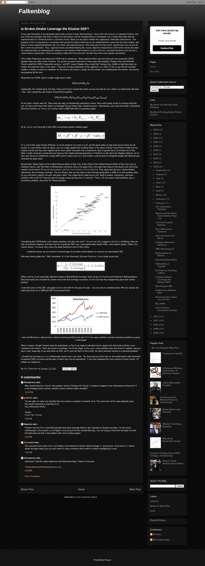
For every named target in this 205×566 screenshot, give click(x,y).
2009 (156, 329)
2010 (156, 324)
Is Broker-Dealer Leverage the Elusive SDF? (163, 279)
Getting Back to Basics (163, 254)
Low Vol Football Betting (164, 223)
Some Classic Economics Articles (166, 308)
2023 (156, 134)
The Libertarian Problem (163, 207)
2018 (156, 150)
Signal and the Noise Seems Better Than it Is (166, 216)
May (158, 186)
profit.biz (28, 398)
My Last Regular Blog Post (165, 348)
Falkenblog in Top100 (162, 265)
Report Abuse (158, 520)
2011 (156, 320)
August (160, 174)
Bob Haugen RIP (163, 286)
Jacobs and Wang (34, 127)
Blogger (107, 560)
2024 (156, 129)
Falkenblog (34, 11)
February (161, 199)
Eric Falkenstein (161, 539)
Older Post (134, 489)
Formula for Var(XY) (172, 353)
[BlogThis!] (66, 368)
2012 (156, 316)
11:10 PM (29, 392)
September (161, 170)
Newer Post (27, 489)
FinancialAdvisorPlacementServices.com (43, 467)
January (160, 203)
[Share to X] (69, 368)
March (159, 195)
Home (81, 489)
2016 (156, 158)
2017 (156, 154)
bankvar (154, 501)
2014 (156, 162)
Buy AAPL (160, 303)
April (158, 190)
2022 (156, 138)
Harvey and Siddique (50, 109)
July (158, 178)
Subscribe (167, 48)
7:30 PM (28, 452)
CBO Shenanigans (164, 249)
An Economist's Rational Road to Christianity (168, 400)
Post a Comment (32, 476)
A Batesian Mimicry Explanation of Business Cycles (172, 370)
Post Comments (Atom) (87, 497)
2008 (156, 333)
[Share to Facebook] (72, 368)
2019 (156, 146)
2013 (156, 166)
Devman (157, 534)
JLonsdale (29, 442)
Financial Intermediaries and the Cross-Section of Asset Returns (69, 169)
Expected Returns (98, 50)
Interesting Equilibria (166, 259)
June (159, 182)
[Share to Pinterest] (75, 368)
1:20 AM (28, 470)
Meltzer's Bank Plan (160, 506)
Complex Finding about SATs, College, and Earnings (165, 454)
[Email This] (63, 368)
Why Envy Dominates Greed (171, 439)
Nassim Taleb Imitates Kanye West (173, 462)
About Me (154, 71)
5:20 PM (28, 437)
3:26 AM (28, 419)
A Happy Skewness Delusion (165, 243)
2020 (156, 142)
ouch (152, 511)
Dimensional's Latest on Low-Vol (166, 298)
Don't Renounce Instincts (163, 230)
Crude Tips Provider (33, 415)
